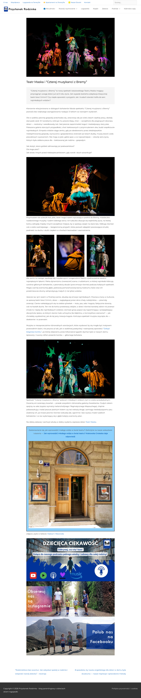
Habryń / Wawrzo (54, 534)
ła (63, 534)
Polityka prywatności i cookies (125, 689)
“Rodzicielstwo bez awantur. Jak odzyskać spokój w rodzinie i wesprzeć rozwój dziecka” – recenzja (41, 670)
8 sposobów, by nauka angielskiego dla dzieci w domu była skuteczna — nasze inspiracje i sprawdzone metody (100, 670)
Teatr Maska (91, 422)
